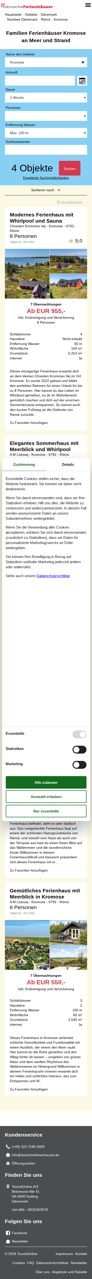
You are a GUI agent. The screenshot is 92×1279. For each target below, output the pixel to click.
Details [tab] (68, 464)
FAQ (30, 1263)
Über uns (43, 1272)
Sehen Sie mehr (46, 285)
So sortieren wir (71, 202)
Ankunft (11, 72)
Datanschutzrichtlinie (53, 576)
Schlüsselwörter (18, 142)
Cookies (19, 1263)
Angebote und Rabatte (69, 1272)
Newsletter (79, 1263)
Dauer (10, 89)
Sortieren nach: (43, 190)
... (82, 81)
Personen (13, 108)
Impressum (64, 1254)
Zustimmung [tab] (24, 464)
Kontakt (81, 1254)
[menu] (88, 5)
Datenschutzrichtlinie (52, 1263)
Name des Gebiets (20, 54)
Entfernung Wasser (20, 125)
